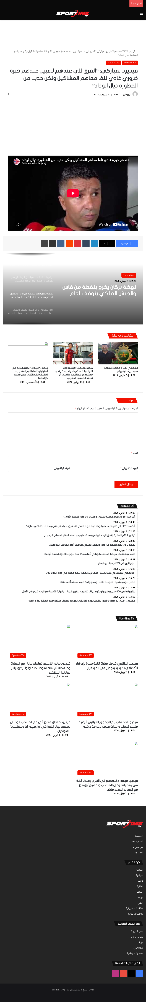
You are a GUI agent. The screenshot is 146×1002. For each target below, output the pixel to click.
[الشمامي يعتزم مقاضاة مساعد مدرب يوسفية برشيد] (118, 353)
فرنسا (140, 881)
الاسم (134, 453)
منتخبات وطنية (135, 953)
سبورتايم (127, 95)
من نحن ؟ (138, 847)
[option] (73, 288)
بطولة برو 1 (113, 63)
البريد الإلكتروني (129, 468)
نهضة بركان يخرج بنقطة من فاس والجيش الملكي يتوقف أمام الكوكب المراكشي (99, 290)
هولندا (140, 897)
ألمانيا (140, 886)
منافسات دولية (135, 914)
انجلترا (139, 875)
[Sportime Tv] (73, 13)
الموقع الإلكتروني (62, 468)
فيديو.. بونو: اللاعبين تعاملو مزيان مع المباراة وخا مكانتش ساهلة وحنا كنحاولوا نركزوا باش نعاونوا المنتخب (40, 668)
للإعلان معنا (137, 841)
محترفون (138, 948)
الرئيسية (131, 51)
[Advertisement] (73, 31)
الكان (140, 903)
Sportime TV (119, 51)
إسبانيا (139, 870)
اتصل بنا (138, 852)
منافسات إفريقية (134, 908)
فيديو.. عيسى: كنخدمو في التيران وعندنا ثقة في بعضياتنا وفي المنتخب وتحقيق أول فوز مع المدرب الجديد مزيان (107, 785)
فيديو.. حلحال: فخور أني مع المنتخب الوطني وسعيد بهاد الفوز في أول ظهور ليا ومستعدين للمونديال (40, 727)
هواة (141, 942)
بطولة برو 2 (137, 937)
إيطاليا (140, 892)
